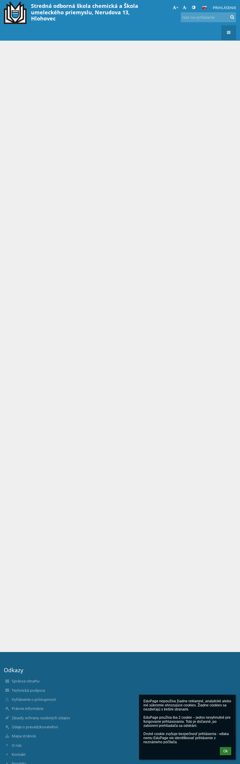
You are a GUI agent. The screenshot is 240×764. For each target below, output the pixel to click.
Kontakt (19, 754)
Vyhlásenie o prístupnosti (34, 699)
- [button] (186, 7)
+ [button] (177, 7)
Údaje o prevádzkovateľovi (35, 726)
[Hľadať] (232, 16)
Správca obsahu (26, 681)
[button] (193, 7)
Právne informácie (27, 708)
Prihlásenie (224, 7)
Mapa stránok (24, 736)
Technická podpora (28, 690)
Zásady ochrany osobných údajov (41, 717)
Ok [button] (225, 751)
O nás (17, 745)
